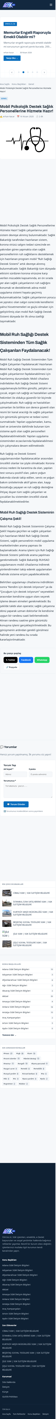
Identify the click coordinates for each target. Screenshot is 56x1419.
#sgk (19, 1066)
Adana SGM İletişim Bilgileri (15, 1278)
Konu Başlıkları (19, 84)
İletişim (5, 1399)
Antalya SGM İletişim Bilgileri (16, 1317)
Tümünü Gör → (9, 1048)
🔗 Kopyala (11, 680)
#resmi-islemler (11, 1071)
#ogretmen (9, 1096)
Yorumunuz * (10, 793)
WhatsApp (42, 672)
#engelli (22, 1076)
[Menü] (49, 5)
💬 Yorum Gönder (16, 817)
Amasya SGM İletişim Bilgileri (16, 1307)
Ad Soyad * (8, 782)
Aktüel (5, 1302)
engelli (10, 24)
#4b (6, 1091)
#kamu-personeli (39, 1076)
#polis (43, 1091)
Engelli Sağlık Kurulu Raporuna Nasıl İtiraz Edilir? (22, 36)
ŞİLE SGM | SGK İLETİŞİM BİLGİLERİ (19, 1374)
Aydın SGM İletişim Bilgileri (15, 1331)
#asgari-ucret (10, 1081)
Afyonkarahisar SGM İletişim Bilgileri (20, 1288)
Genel (31, 84)
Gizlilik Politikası (10, 1409)
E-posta (31, 782)
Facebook (26, 672)
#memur (9, 1076)
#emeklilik (39, 1081)
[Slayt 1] (18, 72)
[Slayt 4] (32, 72)
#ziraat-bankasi (29, 1086)
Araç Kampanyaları (11, 1321)
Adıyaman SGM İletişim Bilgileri (17, 1283)
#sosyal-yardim (11, 1086)
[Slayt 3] (27, 72)
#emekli (25, 1081)
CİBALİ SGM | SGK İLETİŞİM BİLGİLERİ (20, 1343)
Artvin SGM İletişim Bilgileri (15, 1326)
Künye (5, 1404)
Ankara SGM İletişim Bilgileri (16, 1312)
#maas (8, 1066)
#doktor (23, 1096)
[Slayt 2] (22, 72)
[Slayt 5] (36, 72)
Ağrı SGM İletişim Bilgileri (14, 1292)
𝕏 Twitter (10, 672)
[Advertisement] (28, 190)
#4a (43, 1086)
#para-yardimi (29, 1091)
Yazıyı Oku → (13, 62)
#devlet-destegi (31, 1071)
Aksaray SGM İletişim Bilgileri (16, 1297)
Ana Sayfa (4, 84)
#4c (15, 1091)
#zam (31, 1066)
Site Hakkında (8, 1395)
